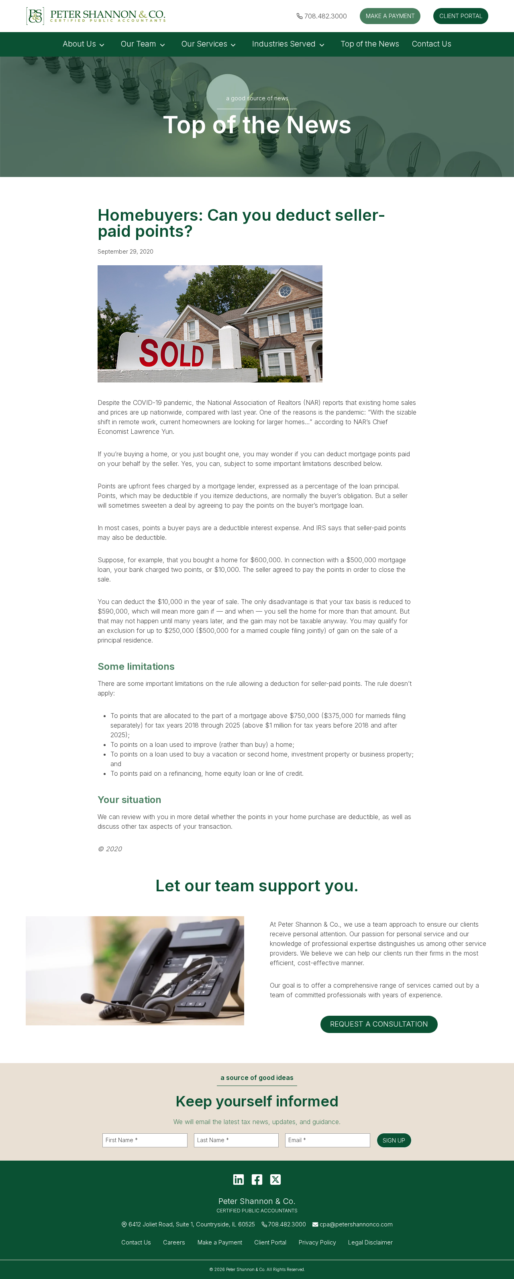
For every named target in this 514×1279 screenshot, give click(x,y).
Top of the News (370, 44)
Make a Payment (220, 1242)
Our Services (204, 44)
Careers (174, 1242)
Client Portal (270, 1242)
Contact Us (431, 44)
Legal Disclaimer (370, 1242)
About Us (79, 44)
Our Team (138, 44)
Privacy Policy (317, 1242)
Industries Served (284, 44)
